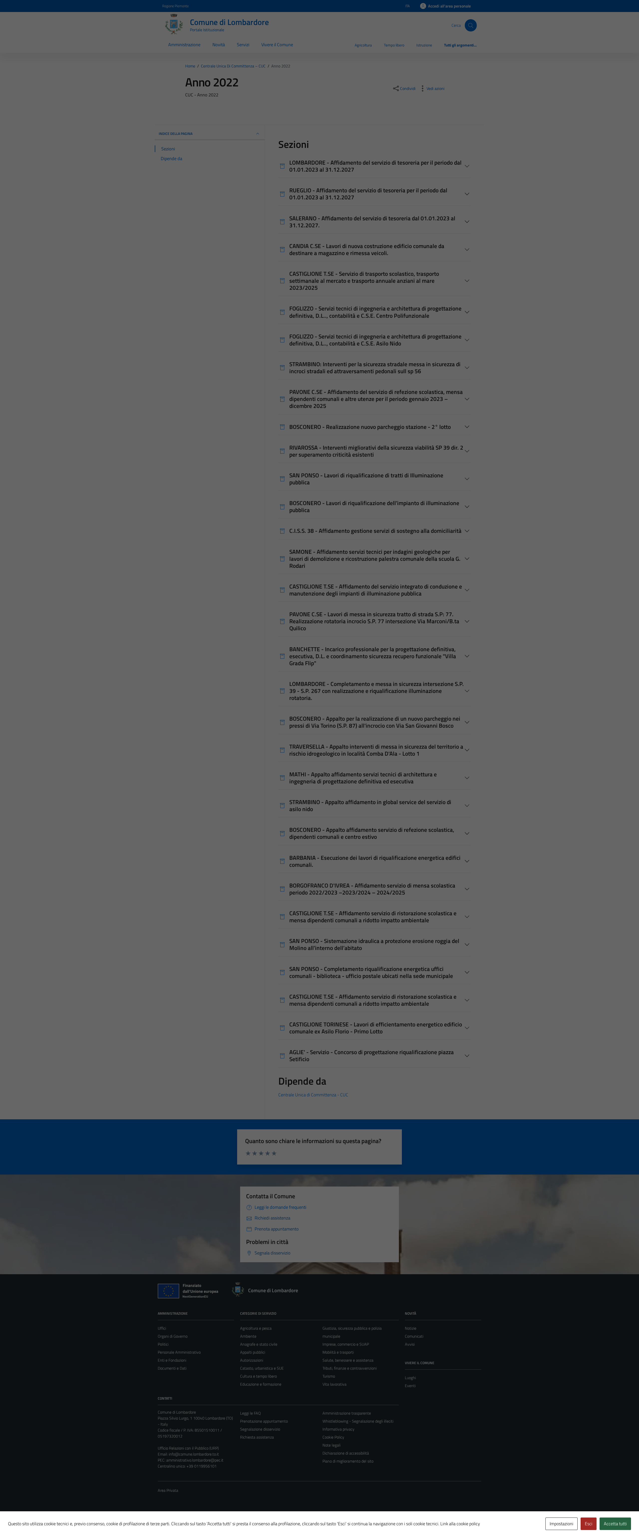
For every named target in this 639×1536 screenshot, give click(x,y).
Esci (588, 1523)
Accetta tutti (615, 1523)
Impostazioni (561, 1523)
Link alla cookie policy (460, 1523)
